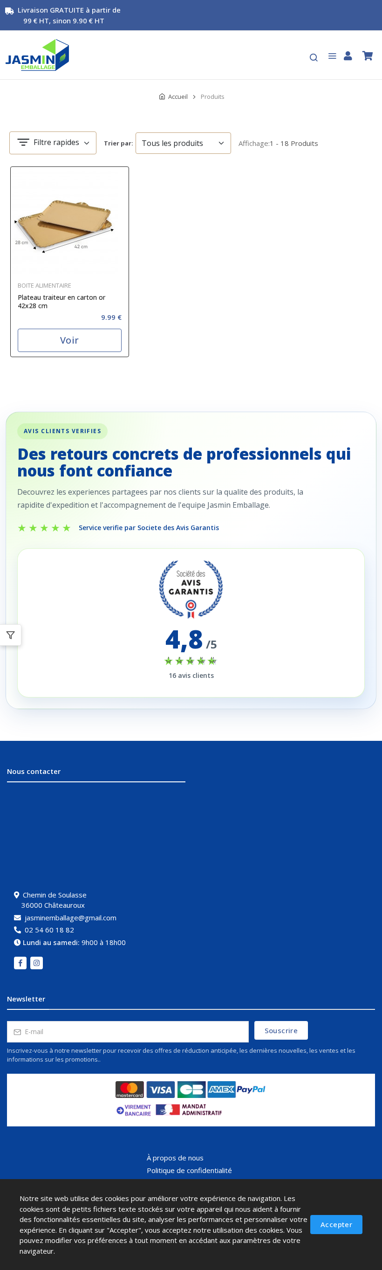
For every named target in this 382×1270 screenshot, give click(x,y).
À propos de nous (175, 1157)
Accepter (336, 1224)
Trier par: (118, 143)
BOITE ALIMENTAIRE (44, 285)
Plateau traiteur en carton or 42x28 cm (61, 301)
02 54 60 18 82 (49, 929)
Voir (69, 340)
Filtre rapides (55, 142)
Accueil (178, 96)
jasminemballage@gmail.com (70, 917)
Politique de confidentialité (189, 1170)
